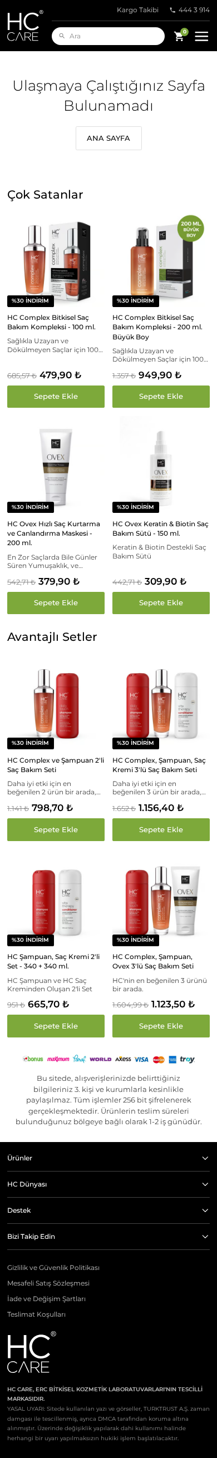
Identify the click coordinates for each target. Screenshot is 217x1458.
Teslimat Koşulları (36, 1314)
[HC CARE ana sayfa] (29, 25)
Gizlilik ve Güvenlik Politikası (53, 1268)
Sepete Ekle (56, 396)
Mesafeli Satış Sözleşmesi (48, 1283)
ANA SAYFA (108, 138)
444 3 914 (194, 10)
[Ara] (62, 35)
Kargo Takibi (138, 10)
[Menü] (202, 36)
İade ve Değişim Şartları (46, 1299)
